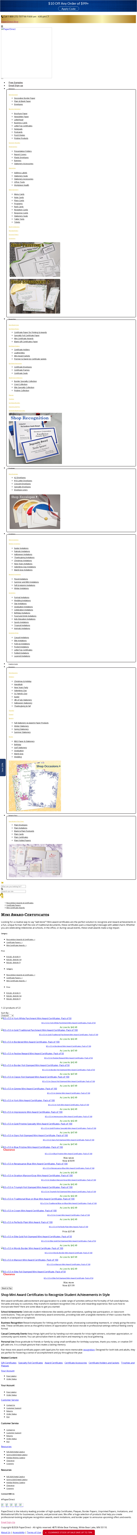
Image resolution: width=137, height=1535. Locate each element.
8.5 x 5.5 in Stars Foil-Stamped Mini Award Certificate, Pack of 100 (68, 1140)
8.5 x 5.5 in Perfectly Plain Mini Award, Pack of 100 (68, 1226)
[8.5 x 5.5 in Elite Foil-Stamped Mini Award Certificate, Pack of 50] (33, 1271)
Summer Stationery (22, 732)
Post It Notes (19, 135)
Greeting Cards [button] (13, 664)
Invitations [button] (12, 534)
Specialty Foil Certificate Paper (26, 335)
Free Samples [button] (16, 82)
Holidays (11, 677)
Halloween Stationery (23, 703)
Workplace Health (21, 185)
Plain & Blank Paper (22, 101)
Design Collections (14, 227)
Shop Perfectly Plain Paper (16, 821)
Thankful (11, 710)
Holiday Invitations (14, 544)
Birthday (17, 744)
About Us (5, 1532)
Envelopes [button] (12, 468)
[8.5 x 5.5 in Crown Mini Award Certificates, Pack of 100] (29, 1210)
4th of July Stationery (23, 700)
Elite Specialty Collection (24, 387)
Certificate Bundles (14, 403)
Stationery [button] (12, 89)
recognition (89, 1349)
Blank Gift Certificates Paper (26, 341)
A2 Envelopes (20, 477)
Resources (6, 1446)
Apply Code (69, 8)
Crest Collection (20, 384)
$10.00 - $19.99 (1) (13, 956)
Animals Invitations (22, 628)
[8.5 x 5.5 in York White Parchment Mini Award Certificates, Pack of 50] (36, 1018)
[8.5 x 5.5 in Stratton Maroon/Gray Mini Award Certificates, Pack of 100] (37, 1175)
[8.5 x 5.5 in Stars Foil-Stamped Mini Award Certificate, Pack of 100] (34, 1135)
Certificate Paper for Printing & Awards (30, 332)
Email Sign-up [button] (16, 85)
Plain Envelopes (20, 825)
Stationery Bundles (14, 143)
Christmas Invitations (23, 560)
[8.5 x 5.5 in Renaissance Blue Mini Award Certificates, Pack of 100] (34, 1163)
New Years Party (21, 687)
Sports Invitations (21, 622)
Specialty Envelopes (22, 486)
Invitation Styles (13, 633)
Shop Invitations (13, 540)
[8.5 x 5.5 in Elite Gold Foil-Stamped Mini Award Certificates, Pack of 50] (36, 1236)
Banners (17, 160)
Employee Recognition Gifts (17, 410)
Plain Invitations (20, 828)
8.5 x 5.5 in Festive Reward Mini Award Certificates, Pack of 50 (68, 1058)
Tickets (17, 222)
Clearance (10, 1460)
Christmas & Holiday (22, 681)
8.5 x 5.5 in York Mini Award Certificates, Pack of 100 (68, 1104)
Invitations (12, 238)
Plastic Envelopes (21, 157)
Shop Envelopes (13, 474)
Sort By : (5, 1012)
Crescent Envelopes (22, 483)
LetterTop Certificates (23, 126)
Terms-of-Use (34, 1532)
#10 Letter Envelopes (23, 480)
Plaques (11, 395)
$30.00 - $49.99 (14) (13, 959)
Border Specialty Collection (25, 381)
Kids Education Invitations (24, 619)
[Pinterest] (17, 1506)
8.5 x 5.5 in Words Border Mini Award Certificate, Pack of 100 (68, 1253)
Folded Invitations (21, 653)
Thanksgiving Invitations (24, 557)
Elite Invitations (20, 640)
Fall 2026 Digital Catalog (15, 1452)
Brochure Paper (20, 113)
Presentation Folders (23, 151)
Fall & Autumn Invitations (24, 585)
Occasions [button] (12, 667)
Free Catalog (11, 1376)
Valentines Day (20, 690)
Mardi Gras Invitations (23, 570)
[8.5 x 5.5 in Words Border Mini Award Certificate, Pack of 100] (32, 1248)
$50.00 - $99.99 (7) (13, 962)
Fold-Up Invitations (22, 643)
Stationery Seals (21, 176)
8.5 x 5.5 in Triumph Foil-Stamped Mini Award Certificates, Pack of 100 (68, 1191)
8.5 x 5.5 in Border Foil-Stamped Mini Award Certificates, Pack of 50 (68, 1069)
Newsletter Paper (21, 116)
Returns (9, 1411)
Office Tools (19, 182)
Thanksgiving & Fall (22, 706)
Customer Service (10, 1399)
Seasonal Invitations (15, 574)
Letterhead (18, 119)
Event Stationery (13, 190)
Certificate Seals (21, 373)
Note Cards (19, 197)
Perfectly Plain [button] (13, 815)
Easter (16, 696)
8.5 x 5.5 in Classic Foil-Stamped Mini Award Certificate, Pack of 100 (68, 1081)
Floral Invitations (21, 579)
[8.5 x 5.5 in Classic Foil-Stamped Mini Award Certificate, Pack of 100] (35, 1076)
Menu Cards (19, 194)
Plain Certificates (21, 837)
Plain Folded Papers (22, 840)
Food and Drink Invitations (25, 616)
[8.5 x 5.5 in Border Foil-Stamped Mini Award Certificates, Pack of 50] (35, 1065)
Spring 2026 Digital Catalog (16, 1455)
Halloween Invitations (23, 554)
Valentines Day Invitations (25, 567)
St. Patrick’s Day (20, 693)
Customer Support (13, 1408)
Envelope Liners (21, 490)
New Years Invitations (23, 563)
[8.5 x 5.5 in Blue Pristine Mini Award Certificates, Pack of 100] (32, 1147)
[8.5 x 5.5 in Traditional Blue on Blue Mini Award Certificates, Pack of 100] (38, 1198)
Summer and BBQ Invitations (26, 582)
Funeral (11, 714)
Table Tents (19, 219)
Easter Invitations (21, 548)
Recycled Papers (13, 231)
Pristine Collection (21, 390)
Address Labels (20, 172)
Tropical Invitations (22, 625)
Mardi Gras (18, 753)
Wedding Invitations (22, 600)
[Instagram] (21, 1506)
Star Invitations (20, 603)
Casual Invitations (21, 637)
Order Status (11, 1379)
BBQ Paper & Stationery (24, 741)
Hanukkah (18, 684)
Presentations (13, 146)
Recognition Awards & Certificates (19, 903)
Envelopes (18, 104)
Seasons (11, 718)
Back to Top (7, 1288)
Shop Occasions (13, 673)
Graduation (19, 750)
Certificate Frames (22, 370)
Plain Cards (19, 834)
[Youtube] (3, 1506)
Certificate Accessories (15, 363)
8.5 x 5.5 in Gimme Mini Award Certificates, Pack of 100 (68, 1093)
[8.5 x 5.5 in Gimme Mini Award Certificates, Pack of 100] (29, 1088)
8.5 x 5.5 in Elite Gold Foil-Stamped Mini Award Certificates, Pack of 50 (68, 1241)
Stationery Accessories (23, 163)
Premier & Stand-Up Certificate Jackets (30, 359)
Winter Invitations (21, 588)
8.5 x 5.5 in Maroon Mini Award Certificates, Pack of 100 (68, 1264)
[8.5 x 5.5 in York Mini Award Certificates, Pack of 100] (28, 1100)
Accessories (12, 168)
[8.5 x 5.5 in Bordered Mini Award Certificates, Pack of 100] (30, 1041)
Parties (11, 737)
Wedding (18, 756)
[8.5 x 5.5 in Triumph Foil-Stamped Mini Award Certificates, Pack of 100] (37, 1187)
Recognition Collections (15, 378)
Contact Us (10, 1405)
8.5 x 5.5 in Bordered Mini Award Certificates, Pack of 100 (68, 1046)
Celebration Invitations (23, 610)
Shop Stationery (13, 95)
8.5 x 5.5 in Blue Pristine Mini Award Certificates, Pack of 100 (68, 1153)
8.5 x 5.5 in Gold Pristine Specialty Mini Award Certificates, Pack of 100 (68, 1128)
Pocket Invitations (21, 647)
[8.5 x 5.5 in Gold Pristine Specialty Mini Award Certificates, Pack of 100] (36, 1123)
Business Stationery (15, 109)
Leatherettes (19, 352)
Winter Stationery (21, 726)
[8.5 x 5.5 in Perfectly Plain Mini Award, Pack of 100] (27, 1222)
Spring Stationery (21, 729)
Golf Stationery (20, 747)
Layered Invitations (22, 656)
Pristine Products (21, 138)
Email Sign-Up (8, 1522)
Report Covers (20, 154)
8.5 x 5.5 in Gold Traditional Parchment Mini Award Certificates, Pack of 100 (68, 1034)
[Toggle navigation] (2, 78)
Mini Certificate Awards (23, 338)
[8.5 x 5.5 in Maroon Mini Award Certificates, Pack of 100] (29, 1259)
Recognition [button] (12, 319)
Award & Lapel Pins (14, 407)
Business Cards (20, 122)
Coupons (10, 1463)
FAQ (8, 1417)
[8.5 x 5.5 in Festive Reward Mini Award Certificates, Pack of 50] (32, 1053)
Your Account (7, 1370)
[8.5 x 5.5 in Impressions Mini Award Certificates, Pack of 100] (31, 1112)
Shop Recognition (14, 325)
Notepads (18, 129)
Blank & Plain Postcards (24, 831)
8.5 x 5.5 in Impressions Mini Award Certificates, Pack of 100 (68, 1116)
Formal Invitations (21, 597)
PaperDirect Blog (9, 21)
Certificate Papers (14, 329)
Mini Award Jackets (22, 356)
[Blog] (8, 1506)
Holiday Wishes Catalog (15, 1457)
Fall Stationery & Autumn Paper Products (31, 723)
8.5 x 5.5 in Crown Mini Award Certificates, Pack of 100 (68, 1215)
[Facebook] (12, 1506)
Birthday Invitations (22, 613)
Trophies (11, 399)
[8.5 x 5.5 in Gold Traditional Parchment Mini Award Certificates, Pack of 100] (39, 1030)
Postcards (18, 132)
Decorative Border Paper (24, 98)
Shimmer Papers (13, 234)
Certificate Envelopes (23, 367)
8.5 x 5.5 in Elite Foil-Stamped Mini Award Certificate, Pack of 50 (68, 1278)
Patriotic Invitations (22, 551)
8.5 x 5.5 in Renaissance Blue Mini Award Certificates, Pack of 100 (68, 1168)
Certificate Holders (14, 346)
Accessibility (19, 1532)
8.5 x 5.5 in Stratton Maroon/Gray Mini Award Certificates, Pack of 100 (68, 1180)
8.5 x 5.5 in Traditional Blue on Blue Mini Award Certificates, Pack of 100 (68, 1203)
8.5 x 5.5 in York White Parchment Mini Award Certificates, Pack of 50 (68, 1023)
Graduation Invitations (23, 606)
